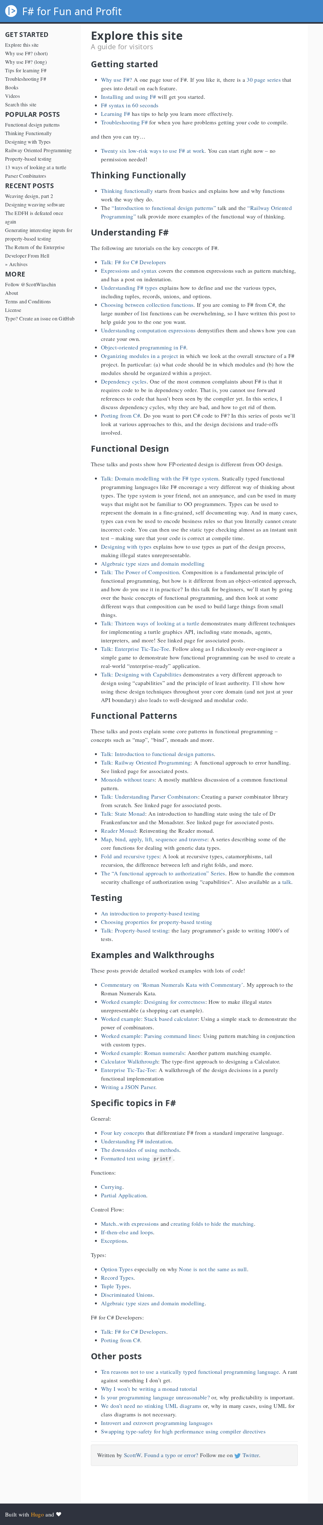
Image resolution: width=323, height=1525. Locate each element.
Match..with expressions (130, 1223)
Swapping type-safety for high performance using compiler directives (183, 1431)
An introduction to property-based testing (150, 913)
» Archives (16, 264)
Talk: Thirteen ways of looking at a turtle (150, 623)
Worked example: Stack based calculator (149, 1018)
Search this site (20, 104)
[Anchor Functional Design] (174, 448)
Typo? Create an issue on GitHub (39, 318)
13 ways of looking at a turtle (35, 167)
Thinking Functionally (28, 133)
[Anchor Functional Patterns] (181, 715)
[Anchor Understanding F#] (173, 232)
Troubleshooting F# (25, 78)
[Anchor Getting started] (162, 64)
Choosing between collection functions (147, 304)
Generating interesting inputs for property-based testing (38, 234)
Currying (111, 1186)
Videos (12, 95)
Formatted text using (136, 1158)
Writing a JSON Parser (128, 1087)
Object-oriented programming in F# (143, 347)
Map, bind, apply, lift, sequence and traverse (154, 839)
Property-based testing (28, 158)
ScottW (132, 1455)
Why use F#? (116, 79)
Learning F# (115, 113)
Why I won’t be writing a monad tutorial (149, 1388)
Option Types (117, 1269)
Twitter (250, 1455)
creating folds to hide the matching (212, 1223)
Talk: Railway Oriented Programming (146, 762)
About (11, 292)
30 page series (264, 79)
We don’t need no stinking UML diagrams (151, 1405)
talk (286, 881)
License (13, 310)
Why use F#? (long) (26, 61)
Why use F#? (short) (26, 53)
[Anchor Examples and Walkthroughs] (219, 954)
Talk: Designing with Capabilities (141, 674)
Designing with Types (28, 141)
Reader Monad (118, 830)
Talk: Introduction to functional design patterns (157, 754)
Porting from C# (120, 415)
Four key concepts (122, 1132)
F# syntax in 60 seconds (130, 105)
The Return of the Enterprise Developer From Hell (35, 251)
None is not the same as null (213, 1269)
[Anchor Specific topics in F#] (180, 1102)
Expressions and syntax (129, 270)
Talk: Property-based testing (134, 930)
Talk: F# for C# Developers (133, 262)
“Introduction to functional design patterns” (164, 207)
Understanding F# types (129, 287)
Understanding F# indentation (136, 1141)
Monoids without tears (128, 779)
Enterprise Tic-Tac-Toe (128, 1070)
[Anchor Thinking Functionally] (190, 175)
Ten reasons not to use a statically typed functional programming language (190, 1371)
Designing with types (126, 546)
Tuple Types (115, 1286)
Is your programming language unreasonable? (155, 1397)
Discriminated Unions (127, 1294)
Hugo (37, 1514)
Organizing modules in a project (139, 356)
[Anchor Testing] (127, 897)
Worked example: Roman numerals (142, 1053)
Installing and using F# (128, 96)
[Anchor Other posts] (146, 1355)
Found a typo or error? (171, 1455)
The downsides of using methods (140, 1149)
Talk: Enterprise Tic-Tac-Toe (135, 648)
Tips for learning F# (26, 70)
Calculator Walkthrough (129, 1061)
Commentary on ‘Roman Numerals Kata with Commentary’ (172, 984)
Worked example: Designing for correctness (153, 1001)
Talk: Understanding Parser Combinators (149, 796)
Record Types (117, 1277)
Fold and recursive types (130, 856)
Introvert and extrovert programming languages (157, 1423)
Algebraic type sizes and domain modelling (153, 563)
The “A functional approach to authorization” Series (163, 873)
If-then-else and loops (127, 1232)
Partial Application (123, 1195)
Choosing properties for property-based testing (156, 922)
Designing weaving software (35, 204)
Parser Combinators (25, 175)
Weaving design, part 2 (29, 196)
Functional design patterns (32, 124)
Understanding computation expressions (148, 330)
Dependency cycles (124, 381)
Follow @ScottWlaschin (30, 284)
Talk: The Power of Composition (140, 572)
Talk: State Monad (123, 813)
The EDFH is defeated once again (34, 217)
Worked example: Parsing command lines (150, 1036)
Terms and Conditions (28, 301)
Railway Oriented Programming (38, 150)
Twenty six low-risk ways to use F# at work (152, 150)
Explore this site (22, 44)
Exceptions (114, 1240)
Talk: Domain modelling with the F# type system (159, 478)
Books (12, 87)
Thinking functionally (127, 190)
